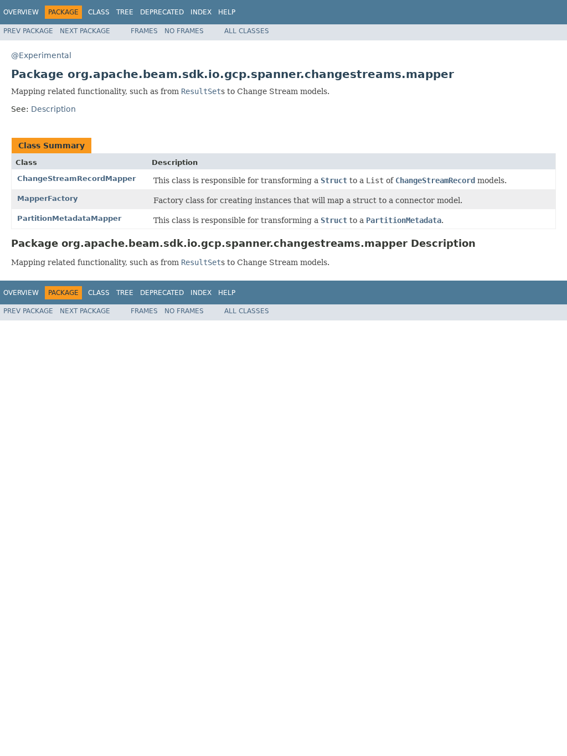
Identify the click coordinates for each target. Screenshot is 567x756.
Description (53, 109)
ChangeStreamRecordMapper (76, 178)
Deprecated (162, 12)
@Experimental (41, 55)
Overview (21, 12)
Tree (124, 12)
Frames (144, 31)
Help (226, 12)
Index (201, 12)
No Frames (184, 31)
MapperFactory (47, 198)
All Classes (246, 31)
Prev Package (28, 31)
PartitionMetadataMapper (69, 218)
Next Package (85, 31)
